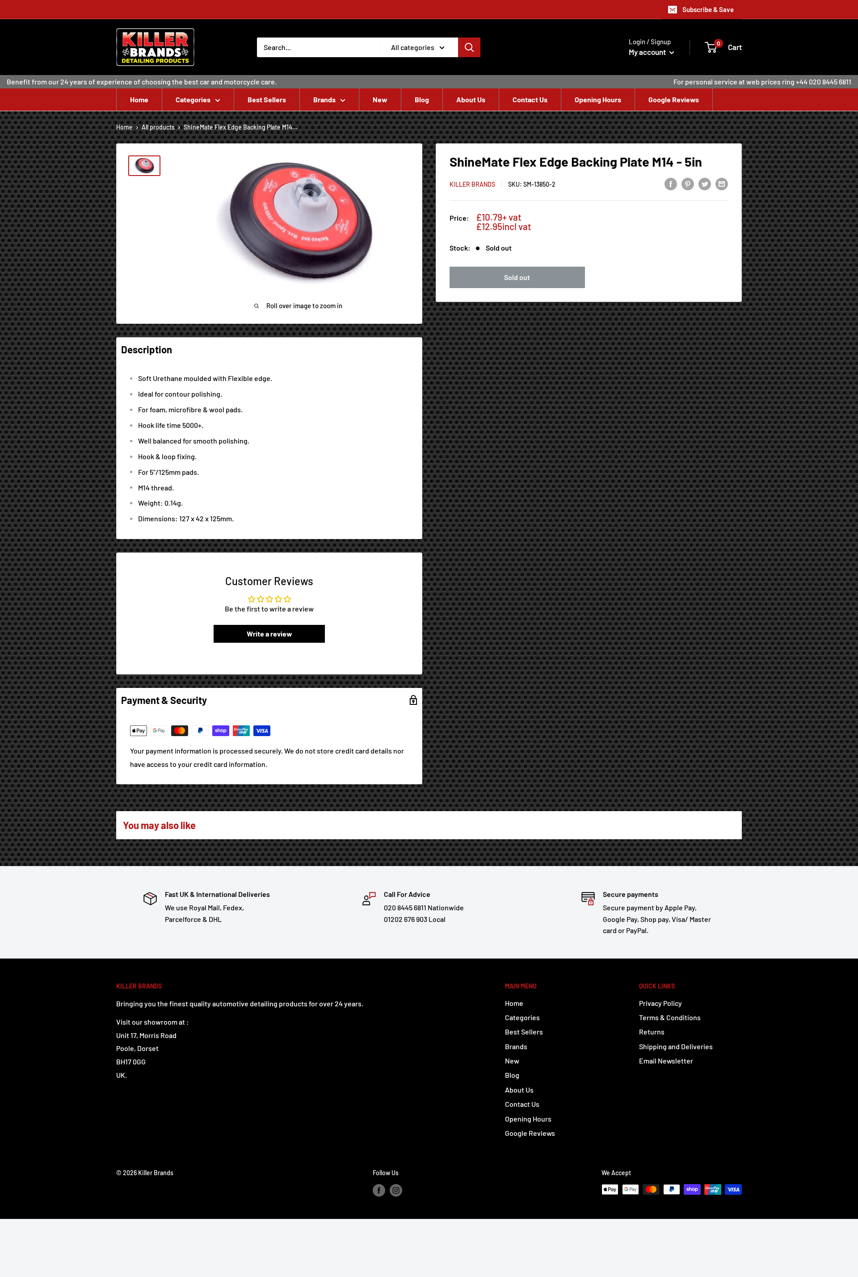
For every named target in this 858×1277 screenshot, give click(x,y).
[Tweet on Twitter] (704, 183)
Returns (652, 1031)
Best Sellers (267, 99)
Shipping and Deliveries (676, 1046)
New (380, 99)
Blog (422, 99)
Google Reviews (673, 99)
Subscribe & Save (708, 9)
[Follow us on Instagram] (396, 1190)
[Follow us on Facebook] (379, 1190)
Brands (324, 99)
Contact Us (530, 99)
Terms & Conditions (670, 1017)
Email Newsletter (666, 1060)
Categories (193, 99)
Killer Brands (472, 184)
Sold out (517, 277)
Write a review (269, 633)
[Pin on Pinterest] (687, 183)
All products (158, 127)
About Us (470, 99)
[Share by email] (721, 183)
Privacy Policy (660, 1003)
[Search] (469, 47)
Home (139, 99)
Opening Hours (598, 99)
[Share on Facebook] (671, 183)
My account (648, 51)
